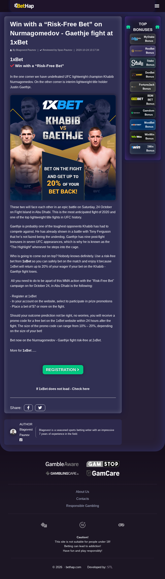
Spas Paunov (65, 50)
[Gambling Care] (62, 473)
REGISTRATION (61, 369)
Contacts (82, 498)
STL (109, 567)
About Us (82, 491)
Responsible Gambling (82, 505)
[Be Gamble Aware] (62, 464)
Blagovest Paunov (26, 50)
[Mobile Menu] (157, 6)
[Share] (28, 407)
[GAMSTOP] (103, 464)
